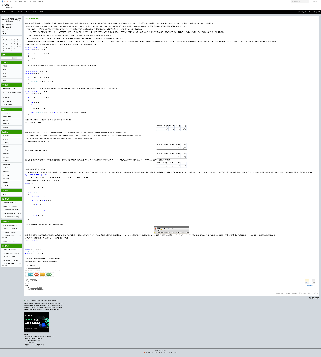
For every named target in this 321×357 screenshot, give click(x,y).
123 (7, 29)
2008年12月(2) (6, 160)
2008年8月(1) (6, 171)
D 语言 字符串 (6, 97)
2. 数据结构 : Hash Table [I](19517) (10, 206)
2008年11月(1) (6, 164)
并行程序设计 (31, 265)
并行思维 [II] (41, 169)
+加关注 (27, 285)
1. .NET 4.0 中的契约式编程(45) (10, 225)
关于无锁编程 (75, 23)
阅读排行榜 (5, 199)
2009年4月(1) (6, 150)
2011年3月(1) (6, 135)
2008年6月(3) (6, 178)
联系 (27, 12)
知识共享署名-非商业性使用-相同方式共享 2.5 (11, 19)
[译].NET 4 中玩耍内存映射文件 (37, 289)
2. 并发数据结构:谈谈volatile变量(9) (11, 253)
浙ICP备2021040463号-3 (170, 352)
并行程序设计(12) (7, 116)
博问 (25, 1)
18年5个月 (8, 26)
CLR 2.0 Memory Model (129, 23)
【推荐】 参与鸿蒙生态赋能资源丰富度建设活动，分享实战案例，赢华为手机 (44, 303)
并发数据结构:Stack (142, 23)
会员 (11, 1)
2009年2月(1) (6, 157)
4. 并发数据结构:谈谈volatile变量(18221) (12, 213)
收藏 (313, 293)
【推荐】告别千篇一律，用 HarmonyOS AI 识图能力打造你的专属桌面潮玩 (43, 307)
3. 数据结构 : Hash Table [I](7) (9, 256)
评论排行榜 (5, 222)
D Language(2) (6, 113)
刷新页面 (311, 298)
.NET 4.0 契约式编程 (8, 104)
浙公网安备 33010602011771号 (154, 352)
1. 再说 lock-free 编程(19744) (9, 202)
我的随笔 (5, 66)
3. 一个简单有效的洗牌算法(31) (10, 232)
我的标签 (5, 80)
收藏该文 (42, 274)
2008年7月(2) (6, 175)
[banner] (4, 1)
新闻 (20, 1)
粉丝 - (32, 280)
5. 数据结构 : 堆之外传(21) (9, 241)
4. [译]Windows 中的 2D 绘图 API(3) (11, 260)
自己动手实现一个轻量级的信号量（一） (100, 135)
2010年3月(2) (6, 139)
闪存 (29, 1)
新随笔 (20, 12)
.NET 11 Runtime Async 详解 (32, 340)
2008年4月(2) (6, 182)
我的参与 (5, 73)
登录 (45, 300)
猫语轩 (4, 194)
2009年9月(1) (6, 146)
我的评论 (5, 69)
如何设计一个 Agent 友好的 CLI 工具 (34, 345)
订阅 (34, 12)
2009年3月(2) (6, 153)
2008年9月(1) (6, 168)
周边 (16, 1)
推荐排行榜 (5, 246)
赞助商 (34, 1)
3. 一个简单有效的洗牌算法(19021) (11, 209)
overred (27, 178)
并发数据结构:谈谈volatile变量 (49, 261)
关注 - (36, 280)
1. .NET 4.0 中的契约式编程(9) (9, 249)
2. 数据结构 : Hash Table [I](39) (10, 228)
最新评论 (5, 76)
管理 (41, 12)
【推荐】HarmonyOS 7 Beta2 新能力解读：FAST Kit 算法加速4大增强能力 (43, 305)
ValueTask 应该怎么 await (31, 343)
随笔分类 (5, 109)
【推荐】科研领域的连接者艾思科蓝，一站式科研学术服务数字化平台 (42, 310)
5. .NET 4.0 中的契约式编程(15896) (11, 217)
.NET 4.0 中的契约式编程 (36, 288)
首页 (12, 12)
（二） (113, 135)
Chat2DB (40, 1)
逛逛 (50, 300)
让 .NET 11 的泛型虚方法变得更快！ (34, 338)
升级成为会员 (310, 285)
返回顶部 (317, 298)
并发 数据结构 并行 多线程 (34, 268)
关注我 (36, 274)
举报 (316, 293)
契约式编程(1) (6, 123)
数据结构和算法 (7, 101)
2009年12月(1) (6, 143)
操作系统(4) (5, 120)
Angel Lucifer (33, 279)
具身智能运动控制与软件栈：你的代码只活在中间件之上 (39, 336)
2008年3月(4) (6, 186)
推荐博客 (8, 28)
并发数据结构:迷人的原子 (86, 23)
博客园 (4, 12)
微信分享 (49, 274)
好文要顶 (31, 274)
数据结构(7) (5, 127)
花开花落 (5, 5)
